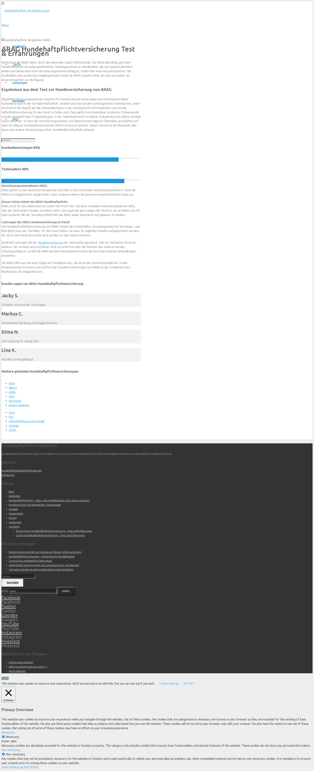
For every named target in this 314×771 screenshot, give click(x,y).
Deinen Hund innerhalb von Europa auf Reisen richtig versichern (45, 552)
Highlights (14, 496)
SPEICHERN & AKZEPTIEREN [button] (19, 767)
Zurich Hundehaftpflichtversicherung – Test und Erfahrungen (50, 535)
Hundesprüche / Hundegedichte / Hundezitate (35, 504)
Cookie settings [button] (169, 683)
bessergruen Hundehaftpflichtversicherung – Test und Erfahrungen (54, 531)
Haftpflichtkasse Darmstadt (27, 421)
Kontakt (13, 509)
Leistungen (15, 522)
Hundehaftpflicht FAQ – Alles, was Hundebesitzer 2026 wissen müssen (49, 500)
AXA (11, 396)
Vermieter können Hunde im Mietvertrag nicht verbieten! (41, 569)
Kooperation (16, 513)
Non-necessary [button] (11, 750)
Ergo (12, 412)
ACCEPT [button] (188, 683)
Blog (11, 491)
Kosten (13, 517)
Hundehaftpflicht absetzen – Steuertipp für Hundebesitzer (42, 556)
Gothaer (14, 425)
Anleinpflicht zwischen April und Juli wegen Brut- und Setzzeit (44, 565)
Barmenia (15, 400)
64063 (5, 591)
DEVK (12, 430)
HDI (11, 416)
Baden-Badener (19, 405)
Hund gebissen (17, 671)
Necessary (12, 736)
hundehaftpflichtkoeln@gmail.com (21, 470)
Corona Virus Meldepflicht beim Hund (30, 560)
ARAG (12, 392)
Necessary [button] (8, 732)
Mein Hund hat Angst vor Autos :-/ (28, 666)
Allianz (13, 387)
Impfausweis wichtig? (21, 662)
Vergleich (14, 526)
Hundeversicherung (50, 242)
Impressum (8, 475)
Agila (12, 383)
